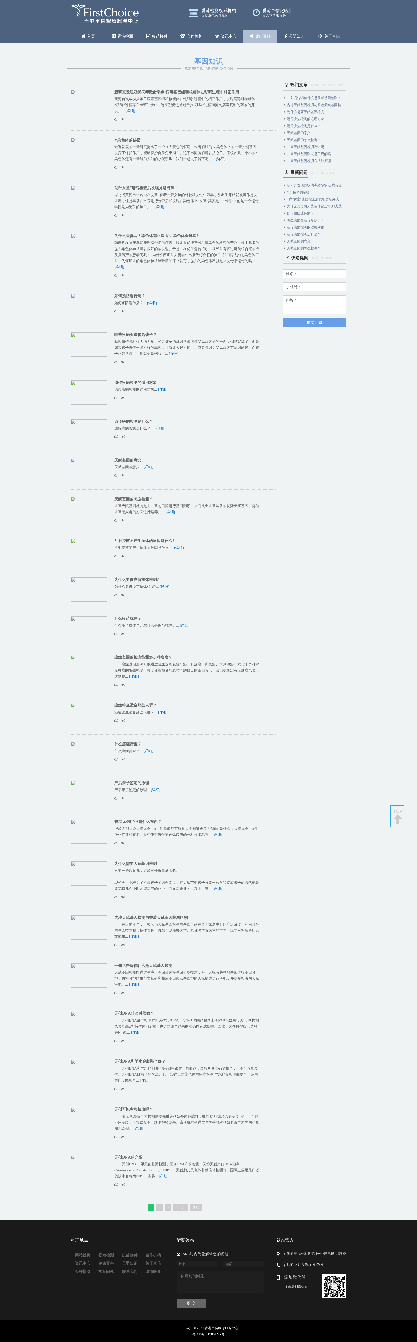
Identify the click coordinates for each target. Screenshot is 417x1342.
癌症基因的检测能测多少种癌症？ (143, 657)
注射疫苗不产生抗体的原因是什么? (144, 541)
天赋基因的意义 (127, 460)
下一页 (180, 1207)
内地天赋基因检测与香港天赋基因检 (314, 105)
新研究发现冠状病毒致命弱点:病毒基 (314, 185)
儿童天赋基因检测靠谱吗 (305, 147)
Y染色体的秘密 (127, 140)
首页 (91, 36)
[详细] (130, 111)
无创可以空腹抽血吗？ (133, 1109)
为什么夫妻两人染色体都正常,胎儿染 (314, 206)
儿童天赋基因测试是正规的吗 (309, 154)
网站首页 (82, 1255)
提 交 (191, 1303)
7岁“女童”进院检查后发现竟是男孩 (313, 199)
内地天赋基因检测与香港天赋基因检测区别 (151, 917)
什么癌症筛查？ (127, 744)
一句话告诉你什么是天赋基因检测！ (145, 965)
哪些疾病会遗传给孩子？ (135, 334)
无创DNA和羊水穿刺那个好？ (140, 1061)
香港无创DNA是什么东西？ (138, 822)
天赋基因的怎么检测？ (133, 499)
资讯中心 (228, 36)
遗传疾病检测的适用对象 (135, 382)
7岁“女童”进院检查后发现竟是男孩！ (146, 188)
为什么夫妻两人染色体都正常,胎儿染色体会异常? (156, 236)
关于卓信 (332, 36)
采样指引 (82, 1271)
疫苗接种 (159, 36)
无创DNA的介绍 (128, 1157)
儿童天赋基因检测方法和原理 (309, 161)
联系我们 (130, 1271)
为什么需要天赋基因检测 (135, 863)
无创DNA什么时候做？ (134, 1013)
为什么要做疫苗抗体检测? (136, 579)
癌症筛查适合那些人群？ (135, 705)
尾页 (195, 1207)
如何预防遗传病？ (129, 296)
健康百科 (263, 36)
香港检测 (125, 36)
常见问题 (106, 1271)
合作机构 (194, 36)
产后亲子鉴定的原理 (131, 783)
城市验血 (153, 1271)
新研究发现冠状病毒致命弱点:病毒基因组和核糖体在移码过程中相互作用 (176, 92)
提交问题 (314, 322)
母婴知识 (296, 36)
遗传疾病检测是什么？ (133, 421)
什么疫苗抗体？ (127, 618)
